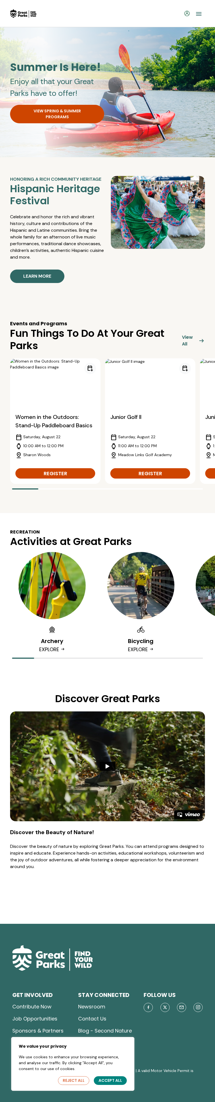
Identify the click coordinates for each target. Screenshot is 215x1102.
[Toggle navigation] (199, 13)
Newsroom (91, 1006)
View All (193, 340)
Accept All (110, 1080)
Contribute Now (32, 1006)
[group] (55, 421)
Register (55, 473)
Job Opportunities (34, 1018)
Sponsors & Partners (38, 1030)
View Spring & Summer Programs (57, 114)
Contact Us (92, 1018)
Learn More (37, 276)
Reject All (74, 1080)
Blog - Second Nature (105, 1030)
